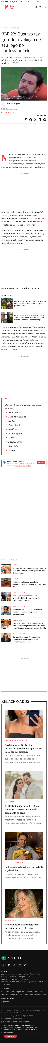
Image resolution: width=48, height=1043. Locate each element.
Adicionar (41, 462)
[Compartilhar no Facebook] (31, 120)
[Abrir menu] (2, 7)
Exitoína (29, 992)
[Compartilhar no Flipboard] (40, 120)
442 (44, 994)
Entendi (10, 1036)
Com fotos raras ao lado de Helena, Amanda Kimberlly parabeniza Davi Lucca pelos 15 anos (27, 598)
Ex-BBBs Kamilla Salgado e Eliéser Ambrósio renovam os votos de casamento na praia (23, 809)
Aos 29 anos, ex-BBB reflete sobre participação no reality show (22, 926)
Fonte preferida (27, 465)
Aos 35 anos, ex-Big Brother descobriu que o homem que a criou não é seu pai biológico (23, 748)
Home (3, 28)
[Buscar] (36, 7)
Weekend (38, 994)
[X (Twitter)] (14, 965)
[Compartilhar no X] (35, 120)
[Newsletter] (40, 7)
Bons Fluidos (35, 974)
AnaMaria (5, 974)
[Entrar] (45, 7)
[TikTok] (25, 965)
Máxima (4, 982)
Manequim (37, 979)
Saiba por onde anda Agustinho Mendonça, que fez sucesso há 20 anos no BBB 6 (29, 584)
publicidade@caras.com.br (11, 1018)
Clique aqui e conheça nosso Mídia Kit (15, 1021)
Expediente (5, 1002)
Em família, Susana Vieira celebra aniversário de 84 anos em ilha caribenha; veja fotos (26, 639)
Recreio (23, 982)
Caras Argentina (17, 992)
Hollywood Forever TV (10, 979)
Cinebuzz (12, 977)
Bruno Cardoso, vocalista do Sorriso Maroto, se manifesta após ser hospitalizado (27, 611)
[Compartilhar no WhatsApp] (26, 120)
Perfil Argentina (26, 994)
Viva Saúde (5, 984)
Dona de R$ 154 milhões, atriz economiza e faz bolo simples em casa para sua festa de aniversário (29, 570)
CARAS (4, 977)
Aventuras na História (19, 974)
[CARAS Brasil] (9, 6)
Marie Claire (38, 992)
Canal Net (5, 992)
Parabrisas (14, 994)
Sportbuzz (32, 982)
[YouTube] (19, 965)
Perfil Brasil (14, 982)
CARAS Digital (13, 104)
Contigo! (21, 977)
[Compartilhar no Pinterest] (45, 120)
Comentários (9, 112)
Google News (18, 465)
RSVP (40, 982)
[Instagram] (3, 965)
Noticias (4, 994)
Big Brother (14, 28)
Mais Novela (26, 979)
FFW (28, 977)
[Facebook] (9, 965)
